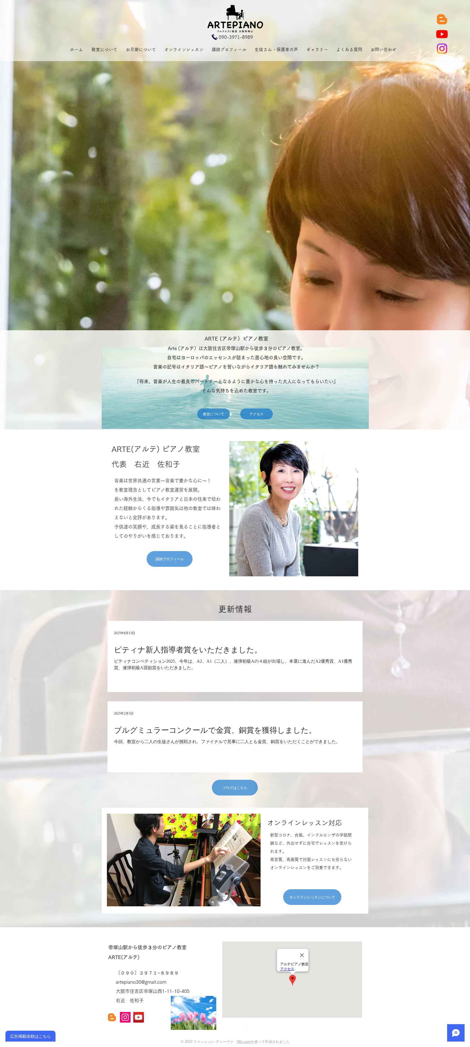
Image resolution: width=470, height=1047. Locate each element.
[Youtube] (442, 34)
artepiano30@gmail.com (141, 982)
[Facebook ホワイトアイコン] (213, 1026)
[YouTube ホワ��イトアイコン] (256, 1026)
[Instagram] (442, 48)
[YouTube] (138, 1017)
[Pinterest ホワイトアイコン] (235, 1026)
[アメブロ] (442, 19)
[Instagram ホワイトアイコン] (224, 1026)
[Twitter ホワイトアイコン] (245, 1026)
